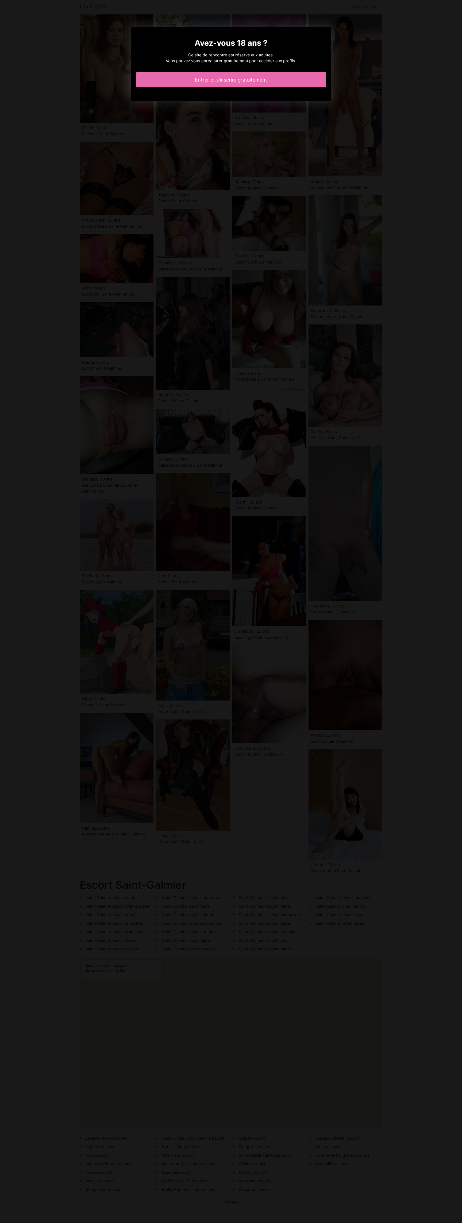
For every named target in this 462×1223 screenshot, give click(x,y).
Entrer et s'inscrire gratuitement (231, 80)
